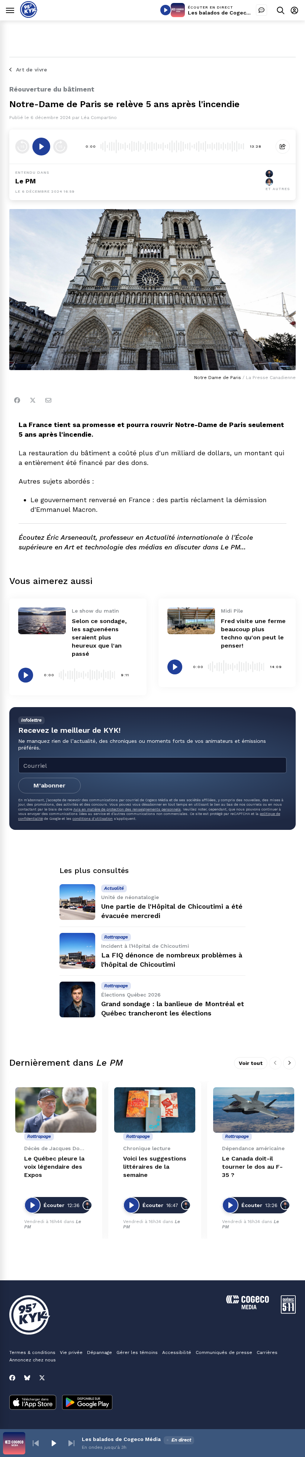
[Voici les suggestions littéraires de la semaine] (154, 1110)
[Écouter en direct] (165, 10)
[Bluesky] (27, 1378)
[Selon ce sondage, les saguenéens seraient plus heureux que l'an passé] (42, 620)
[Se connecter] (294, 10)
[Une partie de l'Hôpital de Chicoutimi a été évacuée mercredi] (77, 902)
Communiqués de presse (224, 1352)
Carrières (267, 1352)
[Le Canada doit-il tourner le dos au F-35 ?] (253, 1110)
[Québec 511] (288, 1311)
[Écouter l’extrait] (41, 146)
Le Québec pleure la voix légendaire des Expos (54, 1166)
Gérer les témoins (137, 1352)
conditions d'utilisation (93, 818)
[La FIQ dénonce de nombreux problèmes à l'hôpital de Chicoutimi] (77, 951)
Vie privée (71, 1352)
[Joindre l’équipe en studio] (261, 10)
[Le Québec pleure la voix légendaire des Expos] (55, 1110)
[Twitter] (33, 400)
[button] (35, 1443)
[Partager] (283, 146)
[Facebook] (17, 400)
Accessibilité (176, 1352)
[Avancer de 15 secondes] (60, 146)
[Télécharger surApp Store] (32, 1403)
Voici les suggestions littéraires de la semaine (154, 1166)
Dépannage (99, 1352)
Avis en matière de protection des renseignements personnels (127, 809)
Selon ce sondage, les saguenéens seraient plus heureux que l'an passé (99, 637)
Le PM (25, 181)
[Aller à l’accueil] (29, 15)
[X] (42, 1378)
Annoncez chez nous (32, 1360)
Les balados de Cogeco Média (227, 13)
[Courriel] (48, 400)
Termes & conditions (32, 1352)
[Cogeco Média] (247, 1307)
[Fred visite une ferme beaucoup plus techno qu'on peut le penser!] (191, 620)
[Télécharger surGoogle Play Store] (87, 1403)
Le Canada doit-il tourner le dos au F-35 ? (252, 1166)
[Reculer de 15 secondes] (22, 146)
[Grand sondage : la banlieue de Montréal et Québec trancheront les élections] (77, 999)
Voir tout (251, 1063)
